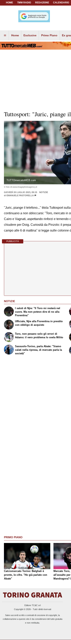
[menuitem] (5, 35)
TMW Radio (24, 2)
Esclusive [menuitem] (29, 35)
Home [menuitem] (15, 35)
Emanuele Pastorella (20, 195)
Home (9, 2)
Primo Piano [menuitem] (49, 35)
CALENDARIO (61, 2)
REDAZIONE (42, 2)
